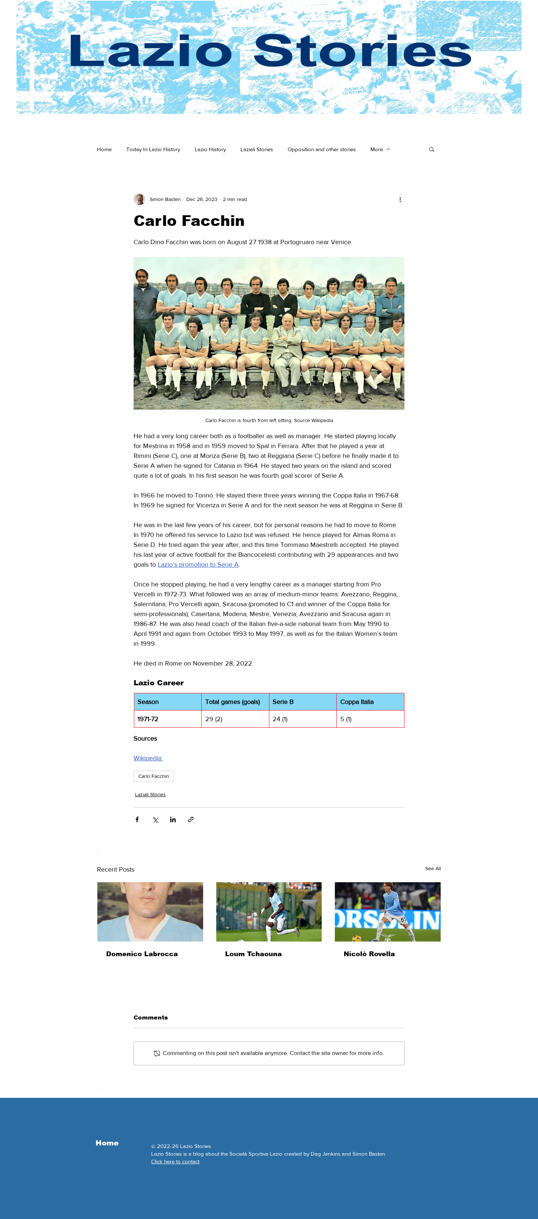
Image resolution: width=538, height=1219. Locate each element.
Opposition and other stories (322, 149)
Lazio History (210, 149)
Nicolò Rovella (369, 954)
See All (433, 868)
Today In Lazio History (153, 149)
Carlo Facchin (153, 776)
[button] (431, 149)
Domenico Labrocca (142, 954)
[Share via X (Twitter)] (155, 819)
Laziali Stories (256, 149)
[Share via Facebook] (137, 819)
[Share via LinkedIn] (172, 819)
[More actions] (400, 199)
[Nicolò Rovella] (388, 912)
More (376, 149)
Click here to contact (175, 1161)
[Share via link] (190, 819)
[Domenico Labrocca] (150, 912)
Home (104, 149)
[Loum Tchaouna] (269, 912)
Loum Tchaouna (253, 954)
